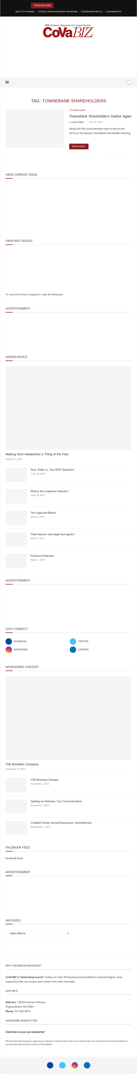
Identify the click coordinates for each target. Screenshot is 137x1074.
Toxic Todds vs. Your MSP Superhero (52, 469)
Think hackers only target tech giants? (53, 534)
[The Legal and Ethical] (16, 518)
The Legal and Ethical (43, 512)
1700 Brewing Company (45, 779)
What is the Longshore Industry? (49, 491)
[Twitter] (62, 1065)
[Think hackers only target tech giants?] (16, 539)
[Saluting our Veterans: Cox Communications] (16, 806)
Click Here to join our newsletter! (25, 1032)
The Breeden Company (22, 764)
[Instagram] (75, 1065)
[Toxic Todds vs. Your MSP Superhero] (16, 475)
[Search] (123, 82)
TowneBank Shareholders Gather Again (100, 116)
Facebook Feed (14, 858)
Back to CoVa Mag (25, 12)
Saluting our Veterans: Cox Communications (56, 801)
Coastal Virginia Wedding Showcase (58, 12)
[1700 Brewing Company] (16, 785)
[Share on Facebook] (99, 153)
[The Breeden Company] (68, 718)
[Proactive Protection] (16, 561)
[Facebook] (113, 82)
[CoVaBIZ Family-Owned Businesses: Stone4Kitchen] (16, 828)
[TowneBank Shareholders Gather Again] (35, 128)
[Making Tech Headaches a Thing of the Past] (68, 408)
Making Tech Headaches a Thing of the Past (37, 454)
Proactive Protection (42, 555)
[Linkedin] (87, 1065)
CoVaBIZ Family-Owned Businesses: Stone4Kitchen (61, 822)
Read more (78, 146)
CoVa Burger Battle (92, 12)
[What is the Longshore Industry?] (16, 496)
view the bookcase (52, 294)
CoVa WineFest (113, 12)
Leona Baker (78, 122)
